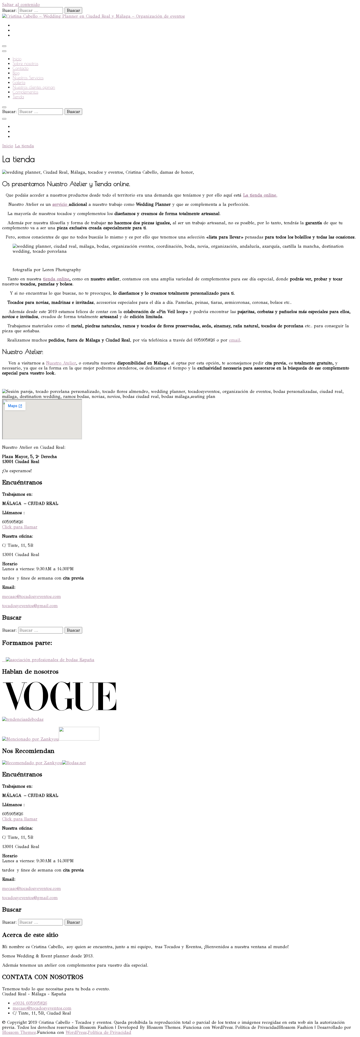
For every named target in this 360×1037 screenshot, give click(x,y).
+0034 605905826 (30, 1003)
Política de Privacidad (109, 1032)
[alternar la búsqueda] (4, 107)
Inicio (17, 58)
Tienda (18, 96)
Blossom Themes (19, 1032)
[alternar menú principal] (4, 46)
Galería (19, 82)
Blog (16, 73)
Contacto (20, 68)
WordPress (76, 1032)
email (234, 340)
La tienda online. (260, 195)
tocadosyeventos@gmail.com (30, 605)
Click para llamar (19, 526)
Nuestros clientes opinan (34, 87)
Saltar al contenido (21, 4)
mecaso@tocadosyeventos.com (31, 596)
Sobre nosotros (25, 63)
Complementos (25, 92)
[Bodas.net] (74, 762)
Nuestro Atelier (61, 363)
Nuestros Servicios (28, 77)
